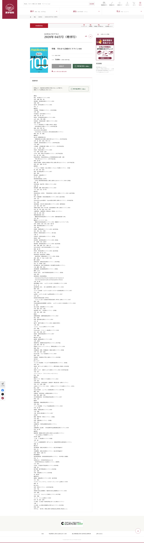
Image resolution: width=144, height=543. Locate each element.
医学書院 (9, 9)
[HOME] (30, 17)
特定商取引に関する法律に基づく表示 (58, 533)
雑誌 (35, 16)
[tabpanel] (39, 60)
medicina (40, 16)
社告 (43, 533)
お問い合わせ (99, 533)
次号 (86, 36)
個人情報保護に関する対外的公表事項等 (81, 533)
